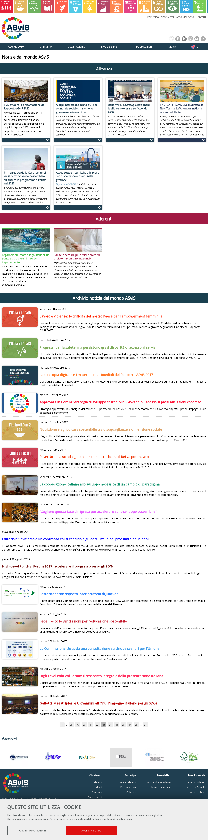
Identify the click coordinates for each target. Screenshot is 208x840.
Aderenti (97, 782)
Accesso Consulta (196, 787)
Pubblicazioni (95, 797)
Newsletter (167, 17)
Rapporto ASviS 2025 (66, 184)
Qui (9, 818)
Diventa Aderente (127, 782)
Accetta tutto (91, 830)
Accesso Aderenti (197, 782)
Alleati (98, 787)
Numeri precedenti (161, 787)
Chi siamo (95, 775)
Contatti (201, 17)
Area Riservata (185, 17)
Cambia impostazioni (33, 830)
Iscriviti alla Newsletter (159, 782)
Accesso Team (198, 792)
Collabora (131, 792)
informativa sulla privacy (118, 818)
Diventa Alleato (128, 787)
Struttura (97, 792)
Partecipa (153, 17)
